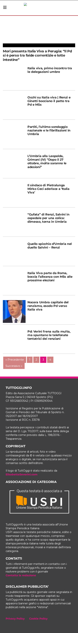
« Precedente (14, 359)
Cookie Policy (38, 618)
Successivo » (13, 366)
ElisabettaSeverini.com (21, 474)
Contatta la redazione (21, 575)
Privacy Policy (15, 618)
